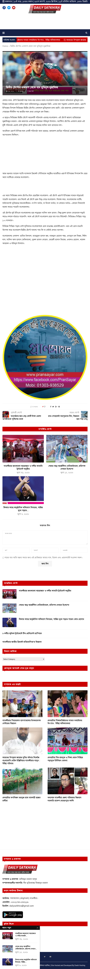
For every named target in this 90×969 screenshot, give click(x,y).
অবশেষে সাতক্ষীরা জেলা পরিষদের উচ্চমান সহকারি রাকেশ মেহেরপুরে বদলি (64, 799)
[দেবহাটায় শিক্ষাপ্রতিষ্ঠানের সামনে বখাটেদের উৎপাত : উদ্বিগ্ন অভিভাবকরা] (68, 703)
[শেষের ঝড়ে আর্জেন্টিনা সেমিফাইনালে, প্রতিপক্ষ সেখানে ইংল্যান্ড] (67, 449)
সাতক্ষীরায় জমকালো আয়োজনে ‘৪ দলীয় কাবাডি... (25, 934)
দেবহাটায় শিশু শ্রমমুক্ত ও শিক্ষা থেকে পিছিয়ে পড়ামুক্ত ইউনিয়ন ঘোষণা (65, 759)
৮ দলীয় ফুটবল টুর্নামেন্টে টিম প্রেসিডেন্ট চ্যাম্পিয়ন (22, 633)
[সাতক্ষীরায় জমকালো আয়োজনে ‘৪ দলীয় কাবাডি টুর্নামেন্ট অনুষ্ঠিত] (23, 449)
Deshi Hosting (80, 965)
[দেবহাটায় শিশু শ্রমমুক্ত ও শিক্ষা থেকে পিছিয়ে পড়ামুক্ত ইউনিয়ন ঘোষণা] (68, 740)
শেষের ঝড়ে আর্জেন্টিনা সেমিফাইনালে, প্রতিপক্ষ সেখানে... (26, 947)
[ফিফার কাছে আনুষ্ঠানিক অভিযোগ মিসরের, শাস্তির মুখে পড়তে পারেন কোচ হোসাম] (23, 490)
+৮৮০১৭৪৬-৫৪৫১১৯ (19, 902)
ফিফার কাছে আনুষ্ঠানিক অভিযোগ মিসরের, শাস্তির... (26, 961)
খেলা (7, 83)
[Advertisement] (45, 22)
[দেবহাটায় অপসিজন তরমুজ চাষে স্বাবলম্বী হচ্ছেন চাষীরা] (22, 781)
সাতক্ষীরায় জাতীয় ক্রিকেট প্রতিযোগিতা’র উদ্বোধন (22, 642)
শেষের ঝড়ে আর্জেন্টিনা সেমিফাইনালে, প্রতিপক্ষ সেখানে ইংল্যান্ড (44, 605)
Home (5, 46)
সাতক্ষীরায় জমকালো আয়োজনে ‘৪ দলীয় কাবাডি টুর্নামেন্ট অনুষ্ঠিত (45, 590)
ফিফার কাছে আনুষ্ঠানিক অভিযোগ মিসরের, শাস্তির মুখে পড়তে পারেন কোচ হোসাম (51, 619)
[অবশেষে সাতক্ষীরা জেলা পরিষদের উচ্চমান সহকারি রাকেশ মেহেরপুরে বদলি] (68, 781)
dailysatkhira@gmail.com (21, 906)
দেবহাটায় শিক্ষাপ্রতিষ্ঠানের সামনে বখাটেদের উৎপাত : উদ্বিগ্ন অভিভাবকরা (65, 722)
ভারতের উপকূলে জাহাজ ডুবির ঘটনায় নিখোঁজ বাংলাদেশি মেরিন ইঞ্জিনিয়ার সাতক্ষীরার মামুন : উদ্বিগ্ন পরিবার (21, 760)
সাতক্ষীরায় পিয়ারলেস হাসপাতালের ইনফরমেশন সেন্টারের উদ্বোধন (21, 722)
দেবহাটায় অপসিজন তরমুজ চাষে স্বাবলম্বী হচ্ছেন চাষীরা (21, 799)
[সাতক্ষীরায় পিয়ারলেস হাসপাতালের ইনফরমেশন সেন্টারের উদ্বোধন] (22, 703)
